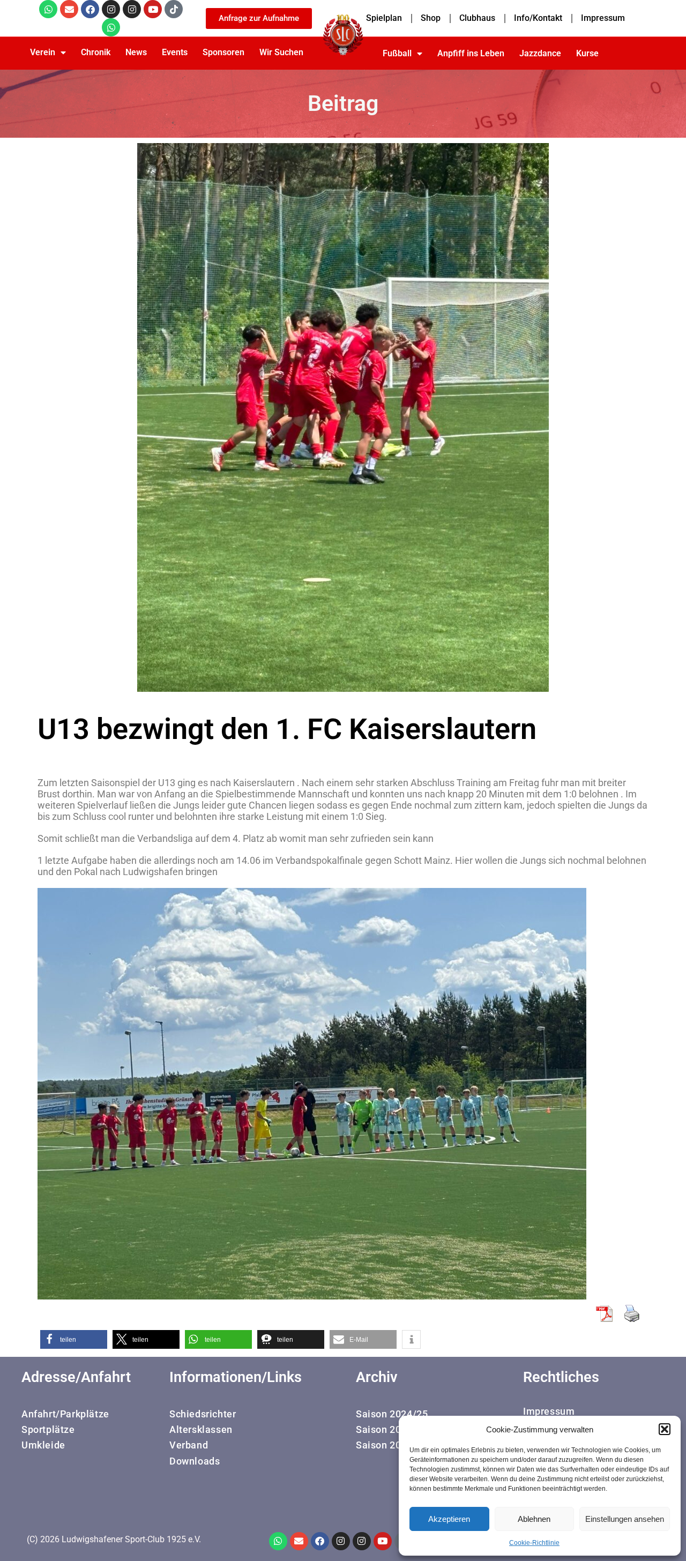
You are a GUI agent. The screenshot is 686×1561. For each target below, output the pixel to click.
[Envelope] (69, 9)
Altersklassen (201, 1429)
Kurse (587, 53)
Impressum (603, 18)
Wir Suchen (281, 52)
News (136, 52)
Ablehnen (534, 1518)
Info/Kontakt (538, 18)
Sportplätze (48, 1429)
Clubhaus (477, 18)
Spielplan (384, 18)
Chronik (95, 52)
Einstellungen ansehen (624, 1518)
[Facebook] (90, 9)
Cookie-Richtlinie (534, 1543)
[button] (664, 1429)
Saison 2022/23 (392, 1445)
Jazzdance (540, 53)
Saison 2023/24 (392, 1429)
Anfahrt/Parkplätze (65, 1414)
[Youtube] (153, 9)
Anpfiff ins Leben (470, 53)
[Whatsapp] (48, 9)
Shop (431, 18)
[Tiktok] (174, 9)
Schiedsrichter (202, 1414)
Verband (188, 1445)
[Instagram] (111, 9)
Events (175, 52)
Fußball (397, 53)
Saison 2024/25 (392, 1414)
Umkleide (43, 1445)
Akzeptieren (449, 1518)
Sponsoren (223, 52)
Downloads (194, 1461)
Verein (42, 52)
